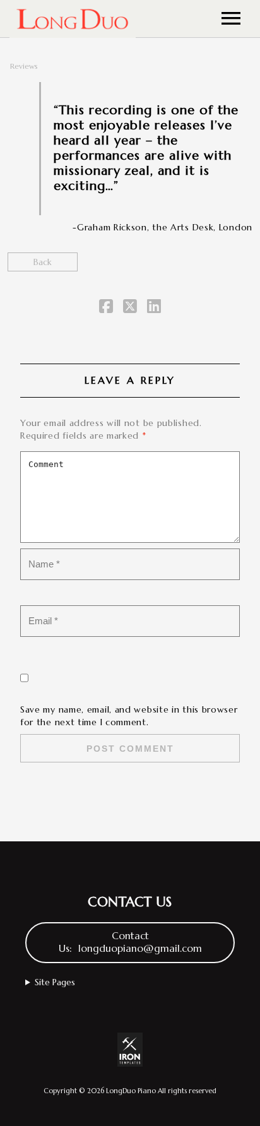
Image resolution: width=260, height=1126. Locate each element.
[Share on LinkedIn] (154, 308)
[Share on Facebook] (106, 308)
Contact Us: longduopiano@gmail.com (130, 942)
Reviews (24, 66)
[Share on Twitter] (130, 308)
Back (42, 262)
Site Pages (55, 982)
